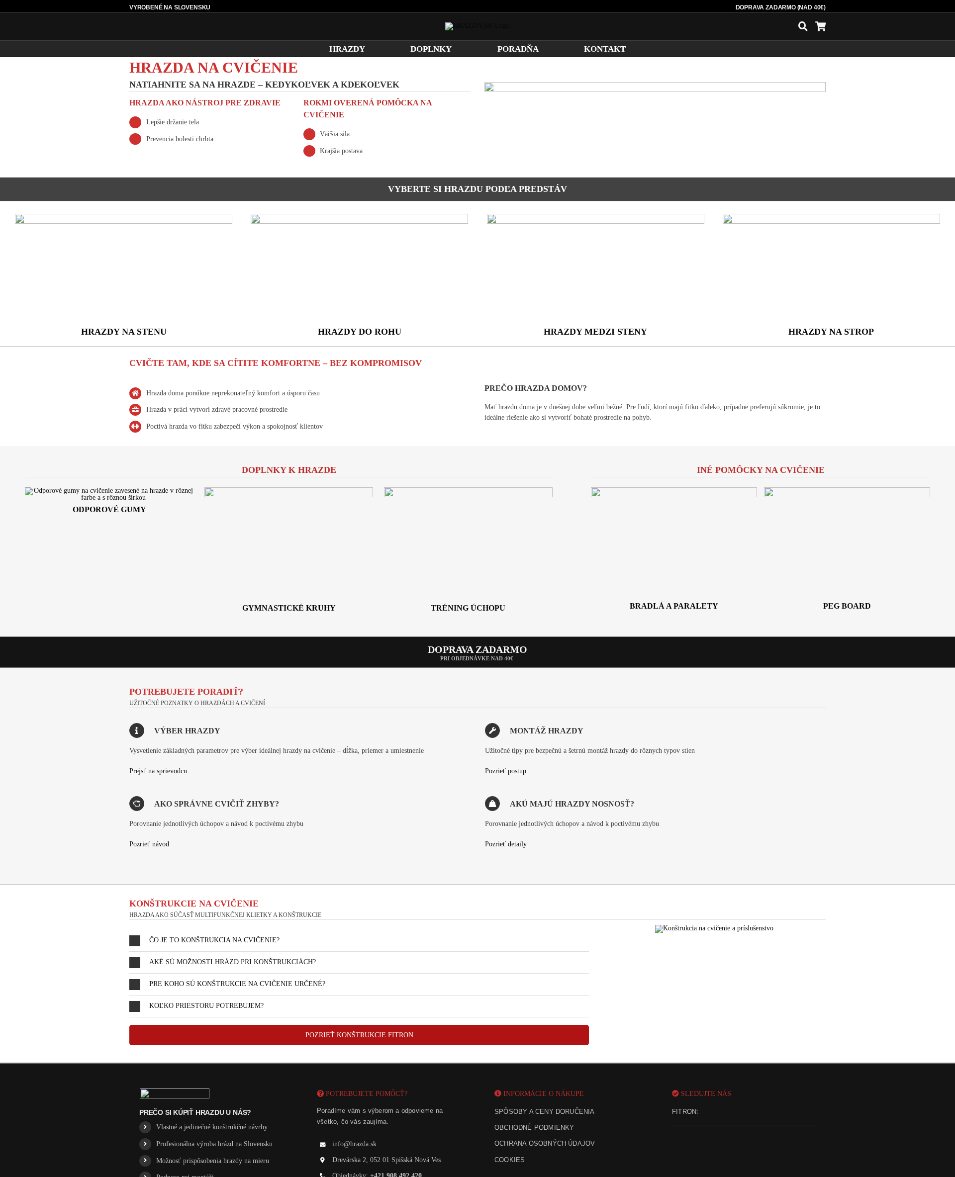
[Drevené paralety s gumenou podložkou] (674, 490)
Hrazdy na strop (831, 332)
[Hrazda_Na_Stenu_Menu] (123, 217)
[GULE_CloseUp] (468, 490)
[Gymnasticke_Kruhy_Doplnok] (289, 490)
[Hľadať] (803, 26)
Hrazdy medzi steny (595, 332)
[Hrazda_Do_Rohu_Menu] (359, 217)
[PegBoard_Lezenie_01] (847, 490)
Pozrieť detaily (506, 844)
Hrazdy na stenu (124, 332)
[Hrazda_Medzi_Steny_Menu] (595, 217)
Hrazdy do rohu (359, 332)
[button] (359, 940)
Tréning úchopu (468, 608)
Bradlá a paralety (674, 606)
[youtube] (745, 1111)
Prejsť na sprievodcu (158, 771)
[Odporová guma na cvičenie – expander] (109, 490)
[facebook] (711, 1111)
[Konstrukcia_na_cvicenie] (714, 928)
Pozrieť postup (505, 771)
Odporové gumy (109, 509)
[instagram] (728, 1111)
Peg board (847, 606)
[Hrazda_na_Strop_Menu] (831, 217)
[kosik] (820, 26)
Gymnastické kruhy (289, 608)
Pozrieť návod (149, 844)
